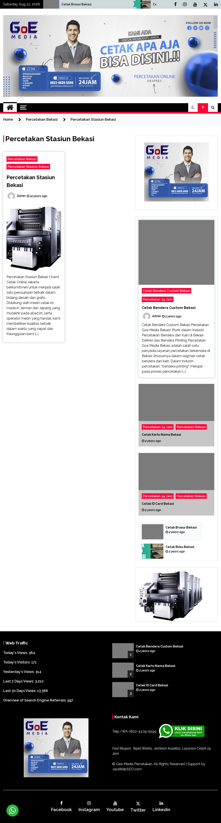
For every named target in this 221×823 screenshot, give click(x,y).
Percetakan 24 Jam (157, 299)
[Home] (10, 107)
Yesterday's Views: (19, 672)
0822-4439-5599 (142, 731)
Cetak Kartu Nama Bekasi (161, 434)
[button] (193, 107)
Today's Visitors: (17, 662)
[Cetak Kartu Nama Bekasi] (176, 415)
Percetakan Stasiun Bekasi (28, 166)
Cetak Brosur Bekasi (43, 4)
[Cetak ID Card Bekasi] (176, 484)
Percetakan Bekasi (22, 159)
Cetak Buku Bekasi (133, 4)
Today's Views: (16, 653)
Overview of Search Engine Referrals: (35, 700)
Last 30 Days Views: (20, 691)
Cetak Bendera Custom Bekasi (166, 291)
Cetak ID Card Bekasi (158, 503)
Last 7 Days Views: (19, 681)
